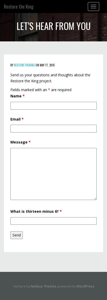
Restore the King (19, 6)
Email (17, 119)
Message (20, 142)
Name (17, 95)
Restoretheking (24, 65)
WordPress (85, 286)
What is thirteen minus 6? (36, 211)
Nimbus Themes (43, 286)
